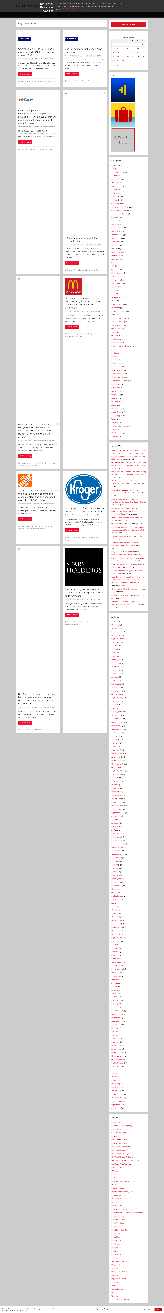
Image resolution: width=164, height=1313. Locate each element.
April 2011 (114, 997)
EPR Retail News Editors (47, 59)
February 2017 (116, 754)
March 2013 (115, 917)
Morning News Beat (118, 1195)
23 (133, 56)
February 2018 (116, 712)
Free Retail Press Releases (121, 1164)
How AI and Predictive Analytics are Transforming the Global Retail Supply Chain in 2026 (128, 502)
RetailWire (115, 1251)
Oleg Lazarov (116, 1202)
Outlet (113, 332)
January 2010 (116, 1049)
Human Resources (41, 81)
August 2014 (115, 858)
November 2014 (117, 847)
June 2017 (115, 740)
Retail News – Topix (118, 1220)
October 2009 (116, 1059)
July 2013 (114, 903)
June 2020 (115, 649)
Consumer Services (27, 149)
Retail (20, 84)
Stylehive (114, 1275)
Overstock (115, 336)
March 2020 (115, 656)
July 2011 (114, 986)
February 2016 (116, 795)
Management (51, 81)
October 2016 (116, 767)
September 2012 (117, 938)
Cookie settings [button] (148, 1310)
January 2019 (116, 687)
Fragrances (115, 256)
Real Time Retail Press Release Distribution (127, 1213)
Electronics (115, 231)
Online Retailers (117, 325)
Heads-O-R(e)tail (117, 1167)
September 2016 (117, 771)
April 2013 (114, 913)
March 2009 (115, 1084)
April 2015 (114, 830)
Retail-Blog (115, 1237)
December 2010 (117, 1011)
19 (113, 56)
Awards (31, 81)
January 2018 (116, 715)
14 (123, 52)
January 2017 (116, 757)
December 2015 (117, 802)
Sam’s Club (115, 1258)
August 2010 (116, 1025)
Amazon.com (116, 1122)
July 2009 (115, 1070)
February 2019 (116, 684)
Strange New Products (119, 1272)
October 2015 (116, 809)
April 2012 (114, 955)
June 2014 (115, 865)
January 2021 (116, 628)
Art (112, 169)
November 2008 (117, 1098)
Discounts (115, 224)
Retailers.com (116, 1244)
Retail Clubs (115, 363)
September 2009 (117, 1063)
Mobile (114, 315)
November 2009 (117, 1056)
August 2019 (116, 673)
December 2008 (117, 1094)
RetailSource (116, 1247)
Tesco (113, 1286)
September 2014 (117, 854)
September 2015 (117, 813)
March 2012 (115, 959)
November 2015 (117, 806)
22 (128, 56)
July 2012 (114, 945)
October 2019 (116, 670)
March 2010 (115, 1042)
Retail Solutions (117, 377)
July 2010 (114, 1028)
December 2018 (117, 691)
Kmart (113, 1174)
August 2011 (115, 983)
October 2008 (116, 1101)
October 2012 (116, 934)
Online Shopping (117, 329)
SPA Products (116, 402)
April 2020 (115, 653)
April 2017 (114, 746)
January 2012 (116, 966)
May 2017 (114, 743)
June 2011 (115, 990)
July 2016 (114, 778)
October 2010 (116, 1018)
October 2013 (116, 893)
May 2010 (114, 1035)
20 (118, 56)
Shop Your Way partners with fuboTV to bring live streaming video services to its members (84, 592)
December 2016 (117, 760)
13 (118, 52)
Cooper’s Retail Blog (118, 1133)
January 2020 (116, 663)
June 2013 (115, 906)
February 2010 (116, 1045)
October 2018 (116, 694)
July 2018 (114, 705)
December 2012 (117, 927)
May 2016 (114, 785)
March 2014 (115, 875)
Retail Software (117, 374)
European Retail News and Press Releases (127, 1161)
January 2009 (116, 1091)
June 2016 (115, 781)
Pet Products (38, 149)
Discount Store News (119, 1140)
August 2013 (115, 899)
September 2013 (117, 896)
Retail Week (115, 1233)
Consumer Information (119, 207)
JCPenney (115, 1171)
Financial (114, 249)
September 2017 (117, 729)
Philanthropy (116, 343)
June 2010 (115, 1032)
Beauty (114, 190)
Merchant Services (118, 311)
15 (128, 52)
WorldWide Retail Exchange (121, 1300)
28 (123, 60)
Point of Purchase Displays (121, 346)
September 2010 (117, 1021)
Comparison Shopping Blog (121, 1126)
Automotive (25, 81)
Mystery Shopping (118, 322)
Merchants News (117, 1188)
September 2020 (117, 639)
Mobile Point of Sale (118, 318)
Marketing (115, 308)
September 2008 (117, 1105)
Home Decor (43, 526)
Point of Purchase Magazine (121, 1209)
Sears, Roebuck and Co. (120, 1261)
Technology (115, 416)
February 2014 (116, 879)
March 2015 (115, 833)
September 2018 (117, 698)
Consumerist (116, 1129)
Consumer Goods (117, 203)
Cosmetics (115, 217)
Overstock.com (117, 1206)
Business (79, 81)
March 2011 (115, 1000)
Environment (116, 238)
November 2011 (117, 972)
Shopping (115, 395)
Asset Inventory (117, 172)
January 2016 (116, 799)
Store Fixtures (116, 409)
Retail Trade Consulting (120, 381)
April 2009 (115, 1080)
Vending (114, 436)
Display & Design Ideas (119, 1143)
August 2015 (115, 816)
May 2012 (114, 952)
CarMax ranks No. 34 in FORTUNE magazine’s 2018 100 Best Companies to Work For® (38, 52)
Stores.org (115, 1268)
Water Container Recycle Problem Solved (126, 536)
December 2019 (117, 667)
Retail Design (116, 367)
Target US (115, 1282)
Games (114, 262)
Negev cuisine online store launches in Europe (128, 589)
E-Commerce (116, 228)
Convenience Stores (118, 214)
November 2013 (117, 889)
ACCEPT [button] (158, 1309)
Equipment (115, 242)
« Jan (113, 66)
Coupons (114, 221)
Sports (113, 405)
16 (133, 52)
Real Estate (115, 353)
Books (113, 193)
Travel (113, 429)
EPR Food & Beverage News (121, 1147)
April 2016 (115, 788)
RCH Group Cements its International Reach (127, 595)
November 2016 (117, 764)
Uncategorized (117, 433)
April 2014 (114, 872)
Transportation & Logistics (120, 426)
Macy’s (113, 1185)
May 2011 (114, 993)
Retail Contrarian (117, 1216)
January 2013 (116, 924)
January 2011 (116, 1007)
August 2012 (115, 941)
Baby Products (116, 186)
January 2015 (116, 840)
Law (113, 294)
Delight (114, 1136)
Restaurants (69, 336)
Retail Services (116, 370)
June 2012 (115, 948)
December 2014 (117, 844)
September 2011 (117, 979)
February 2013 (116, 920)
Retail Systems (116, 1227)
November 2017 (117, 722)
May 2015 (114, 827)
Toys (113, 419)
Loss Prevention (117, 297)
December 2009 (117, 1052)
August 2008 (116, 1108)
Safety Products (117, 388)
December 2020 (117, 632)
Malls (53, 463)
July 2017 (114, 736)
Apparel (114, 165)
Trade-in (114, 422)
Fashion (114, 245)
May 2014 (114, 868)
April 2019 (115, 680)
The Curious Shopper (119, 1289)
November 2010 (117, 1014)
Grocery (88, 270)
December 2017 (117, 719)
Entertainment (92, 622)
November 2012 (117, 931)
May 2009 (115, 1077)
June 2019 (115, 677)
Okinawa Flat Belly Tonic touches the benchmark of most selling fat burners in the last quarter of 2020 (127, 511)
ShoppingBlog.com (118, 1265)
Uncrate (114, 1293)
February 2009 (116, 1087)
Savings (114, 391)
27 (118, 60)
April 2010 (115, 1039)
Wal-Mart (114, 1296)
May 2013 (114, 910)
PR (112, 349)
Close (122, 3)
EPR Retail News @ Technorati (122, 1157)
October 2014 (116, 851)
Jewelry (114, 287)
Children (114, 200)
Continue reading (25, 74)
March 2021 (115, 625)
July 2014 (114, 861)
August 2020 (116, 642)
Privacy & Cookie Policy (74, 9)
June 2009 (115, 1073)
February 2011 (116, 1004)
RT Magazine (116, 1254)
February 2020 (116, 660)
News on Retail (117, 1199)
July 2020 (114, 646)
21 (123, 56)
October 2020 (116, 635)
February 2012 (116, 962)
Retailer (25, 84)
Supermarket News (118, 1279)
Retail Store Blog (117, 1223)
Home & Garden (32, 526)
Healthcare (83, 334)
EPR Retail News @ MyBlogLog (122, 1154)
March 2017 (115, 750)
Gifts (113, 266)
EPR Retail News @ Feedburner (122, 1150)
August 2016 (116, 774)
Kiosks (113, 290)
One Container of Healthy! (121, 524)
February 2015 (116, 837)
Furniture (114, 259)
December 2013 (117, 886)
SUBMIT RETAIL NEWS (128, 24)
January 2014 (116, 882)
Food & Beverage (79, 270)
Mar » (118, 66)
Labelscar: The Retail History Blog (123, 1181)
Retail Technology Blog (120, 1230)
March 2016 (115, 792)
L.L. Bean (114, 1178)
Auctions (114, 176)
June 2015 (115, 823)
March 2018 (115, 708)
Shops (113, 398)
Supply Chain (116, 412)
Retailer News (116, 1240)
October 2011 (116, 976)
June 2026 (115, 621)
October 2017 (116, 726)
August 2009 (116, 1066)
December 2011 (117, 969)
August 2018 (116, 701)
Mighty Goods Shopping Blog (122, 1192)
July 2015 (114, 820)
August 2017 (115, 733)
